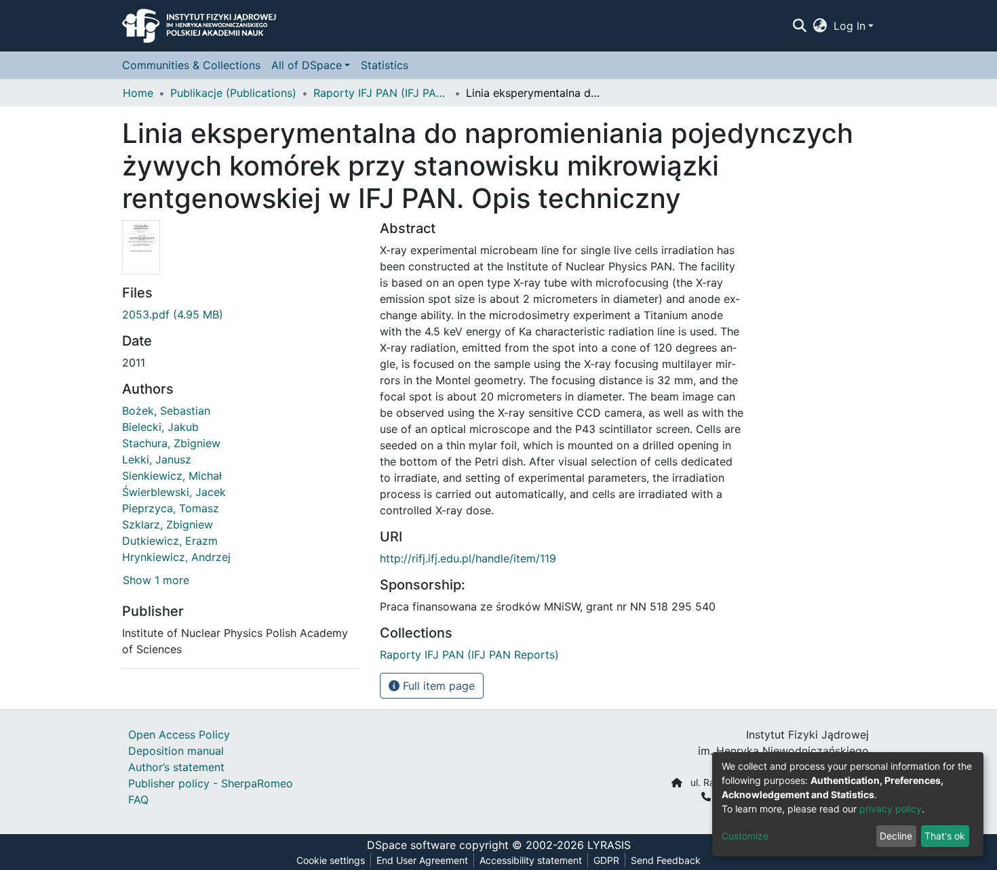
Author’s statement (176, 767)
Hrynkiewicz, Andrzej (176, 557)
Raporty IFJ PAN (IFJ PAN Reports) (381, 93)
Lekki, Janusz (156, 459)
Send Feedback (666, 860)
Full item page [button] (437, 685)
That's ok (944, 836)
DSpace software (411, 845)
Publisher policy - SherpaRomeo (210, 783)
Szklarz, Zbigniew (167, 524)
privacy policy (890, 808)
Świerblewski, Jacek (174, 492)
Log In (849, 26)
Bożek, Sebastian (166, 410)
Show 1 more (156, 580)
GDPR (606, 860)
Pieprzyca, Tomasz (170, 508)
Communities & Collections (191, 65)
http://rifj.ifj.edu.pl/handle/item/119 (468, 558)
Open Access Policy (179, 734)
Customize (745, 836)
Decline (896, 836)
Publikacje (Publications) (233, 93)
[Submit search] (799, 26)
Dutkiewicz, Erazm (170, 540)
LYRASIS (609, 845)
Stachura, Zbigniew (171, 443)
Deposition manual (176, 751)
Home (138, 93)
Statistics (384, 65)
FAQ (138, 799)
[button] (820, 26)
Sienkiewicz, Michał (172, 475)
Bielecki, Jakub (160, 427)
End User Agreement (422, 860)
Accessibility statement (531, 860)
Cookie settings (330, 860)
